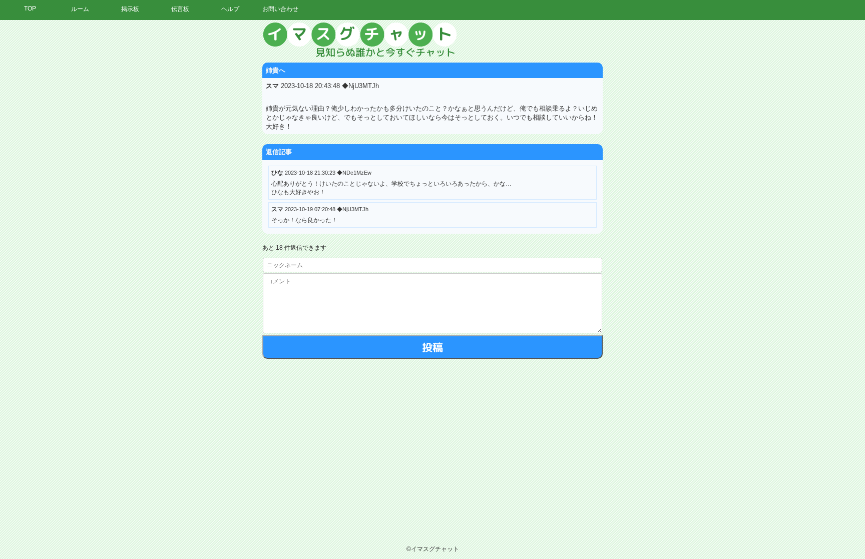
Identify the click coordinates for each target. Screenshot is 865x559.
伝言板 (180, 9)
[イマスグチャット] (432, 40)
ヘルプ (230, 9)
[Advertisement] (772, 173)
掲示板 (130, 9)
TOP (30, 8)
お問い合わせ (280, 9)
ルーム (80, 9)
